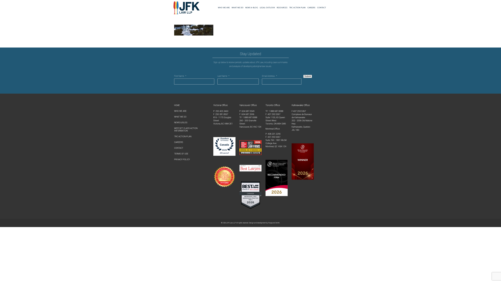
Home (177, 105)
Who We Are (224, 8)
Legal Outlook (267, 8)
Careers (311, 8)
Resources (282, 8)
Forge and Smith (274, 223)
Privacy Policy (182, 159)
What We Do (237, 8)
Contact (321, 8)
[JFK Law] (187, 13)
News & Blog (251, 8)
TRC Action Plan (297, 8)
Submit (307, 76)
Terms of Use (181, 153)
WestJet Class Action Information (186, 129)
